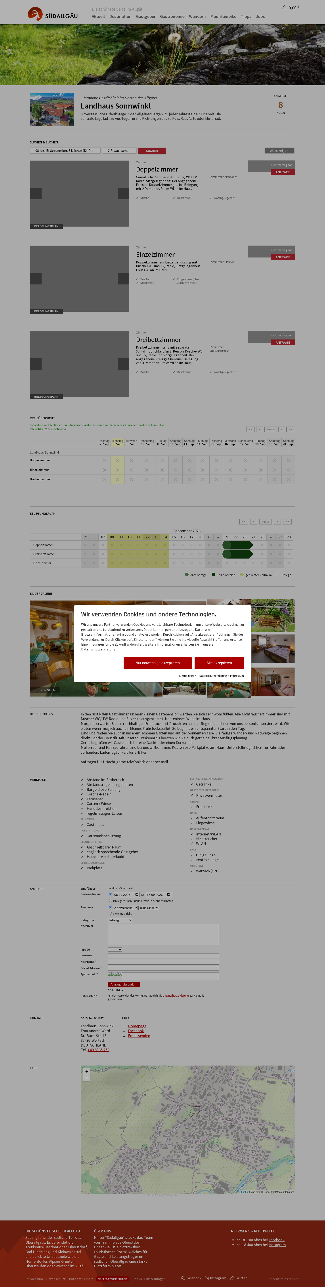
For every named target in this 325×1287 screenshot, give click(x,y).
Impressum (237, 676)
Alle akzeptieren (219, 663)
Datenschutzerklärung (213, 676)
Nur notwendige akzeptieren (158, 663)
